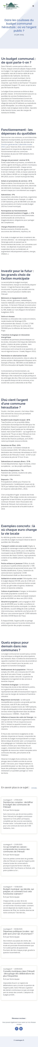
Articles (34, 788)
